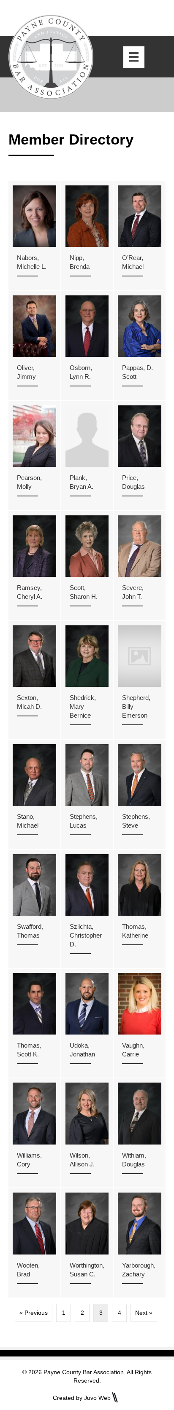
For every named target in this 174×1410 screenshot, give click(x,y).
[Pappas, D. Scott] (140, 345)
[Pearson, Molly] (34, 455)
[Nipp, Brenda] (87, 235)
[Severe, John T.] (140, 565)
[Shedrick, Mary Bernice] (87, 680)
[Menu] (133, 56)
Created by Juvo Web (82, 1397)
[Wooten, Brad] (34, 1242)
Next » (143, 1312)
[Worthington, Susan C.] (87, 1242)
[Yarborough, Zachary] (140, 1242)
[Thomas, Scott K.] (34, 1023)
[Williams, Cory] (34, 1133)
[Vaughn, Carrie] (140, 1023)
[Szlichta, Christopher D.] (87, 909)
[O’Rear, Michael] (140, 235)
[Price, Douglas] (140, 455)
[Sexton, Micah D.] (34, 680)
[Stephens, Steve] (140, 794)
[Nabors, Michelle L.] (34, 235)
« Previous (33, 1312)
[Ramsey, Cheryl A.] (34, 565)
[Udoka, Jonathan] (87, 1023)
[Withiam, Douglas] (140, 1133)
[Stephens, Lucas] (87, 794)
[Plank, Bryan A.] (87, 455)
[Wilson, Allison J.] (87, 1133)
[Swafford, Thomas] (34, 909)
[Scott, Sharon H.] (87, 565)
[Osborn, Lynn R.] (87, 345)
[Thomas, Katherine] (140, 909)
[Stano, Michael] (34, 794)
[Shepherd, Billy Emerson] (140, 680)
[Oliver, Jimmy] (34, 345)
